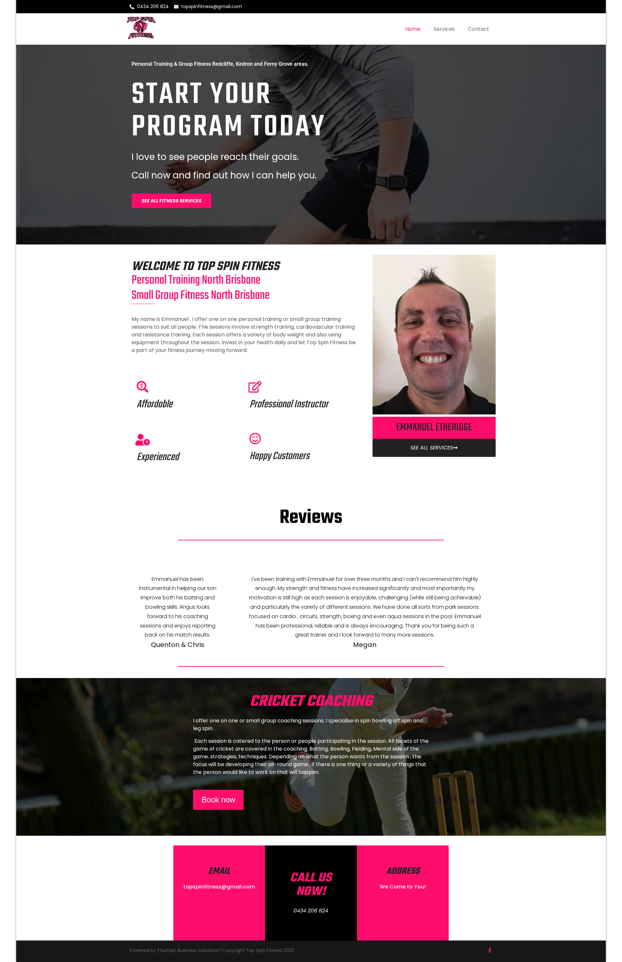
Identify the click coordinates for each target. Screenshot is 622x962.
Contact (478, 29)
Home (412, 29)
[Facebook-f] (489, 950)
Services (444, 29)
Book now (218, 799)
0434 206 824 (311, 910)
